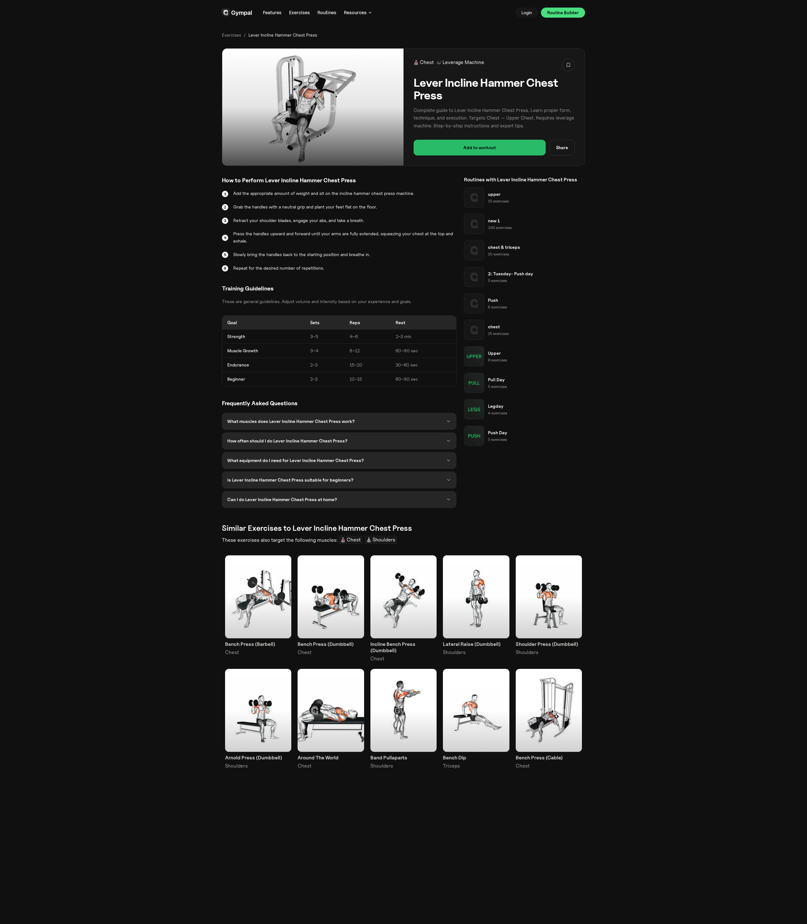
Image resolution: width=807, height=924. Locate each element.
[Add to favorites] (568, 65)
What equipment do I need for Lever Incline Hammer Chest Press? (295, 460)
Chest (427, 62)
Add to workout (479, 147)
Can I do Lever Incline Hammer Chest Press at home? (282, 499)
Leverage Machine (463, 62)
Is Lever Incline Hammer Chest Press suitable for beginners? (290, 479)
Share (562, 147)
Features (272, 12)
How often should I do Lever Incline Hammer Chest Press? (287, 440)
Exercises (299, 12)
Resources (355, 12)
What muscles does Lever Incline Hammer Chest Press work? (291, 421)
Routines (326, 12)
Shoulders (384, 540)
